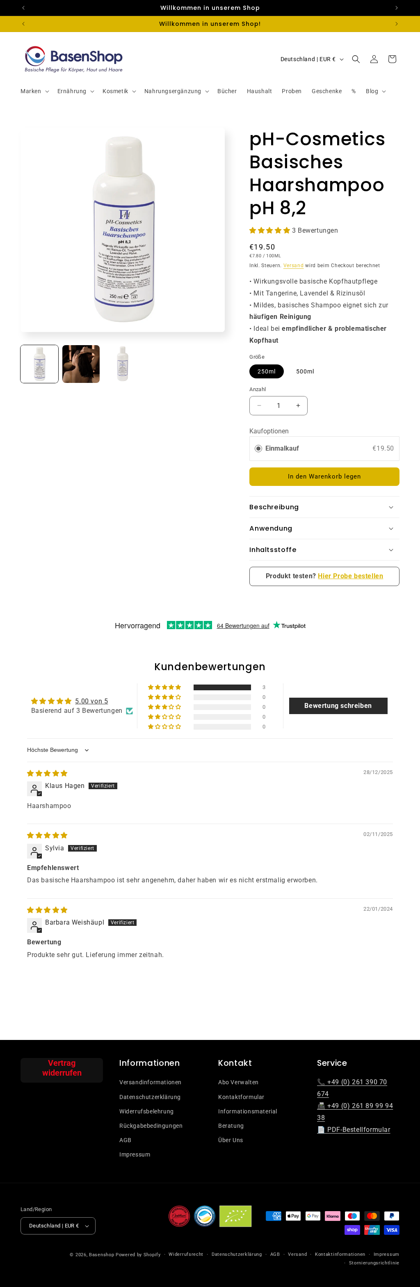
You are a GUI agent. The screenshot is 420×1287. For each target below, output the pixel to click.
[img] (47, 773)
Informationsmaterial (247, 1111)
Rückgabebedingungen (151, 1125)
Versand (293, 265)
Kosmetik (115, 91)
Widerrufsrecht (186, 1254)
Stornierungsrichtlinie (374, 1263)
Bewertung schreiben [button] (338, 706)
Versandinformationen (150, 1082)
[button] (34, 91)
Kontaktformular (241, 1097)
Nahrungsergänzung (172, 91)
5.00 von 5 (91, 701)
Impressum (134, 1154)
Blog (372, 91)
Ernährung (72, 91)
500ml (305, 371)
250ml (267, 371)
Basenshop (101, 1254)
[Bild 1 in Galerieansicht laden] (39, 364)
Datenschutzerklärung (150, 1097)
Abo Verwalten (238, 1082)
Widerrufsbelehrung (146, 1111)
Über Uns (230, 1140)
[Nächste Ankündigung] (397, 8)
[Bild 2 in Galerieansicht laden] (81, 364)
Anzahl (257, 389)
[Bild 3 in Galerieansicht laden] (123, 364)
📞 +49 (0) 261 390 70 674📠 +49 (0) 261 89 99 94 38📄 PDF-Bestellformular (355, 1105)
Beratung (231, 1125)
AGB (125, 1140)
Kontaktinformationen (340, 1254)
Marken (31, 91)
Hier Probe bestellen (350, 576)
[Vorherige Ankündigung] (23, 8)
